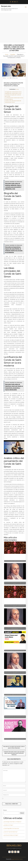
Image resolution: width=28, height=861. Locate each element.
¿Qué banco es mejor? (8, 825)
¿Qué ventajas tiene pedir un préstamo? (12, 821)
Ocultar (17, 89)
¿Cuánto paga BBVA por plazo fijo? (11, 828)
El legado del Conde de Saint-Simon (13, 91)
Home (6, 54)
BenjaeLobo (14, 845)
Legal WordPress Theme (17, 859)
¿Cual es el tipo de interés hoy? (10, 831)
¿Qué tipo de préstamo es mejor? (10, 835)
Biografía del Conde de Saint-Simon (13, 93)
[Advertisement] (14, 28)
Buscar (5, 810)
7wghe (8, 77)
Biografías (12, 54)
